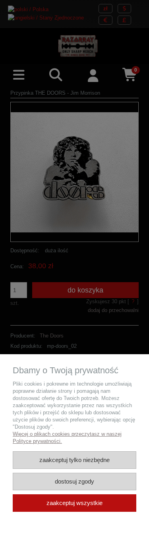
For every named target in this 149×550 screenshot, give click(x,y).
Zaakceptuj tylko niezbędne (74, 459)
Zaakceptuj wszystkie (74, 502)
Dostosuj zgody (74, 481)
